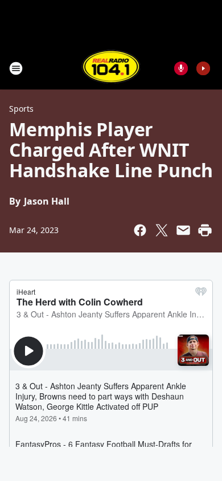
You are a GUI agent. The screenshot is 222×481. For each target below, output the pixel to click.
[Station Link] (111, 68)
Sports (21, 108)
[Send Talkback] (181, 68)
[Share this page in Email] (183, 230)
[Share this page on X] (162, 230)
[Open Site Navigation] (16, 68)
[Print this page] (205, 230)
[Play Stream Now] (203, 68)
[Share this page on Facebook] (140, 230)
